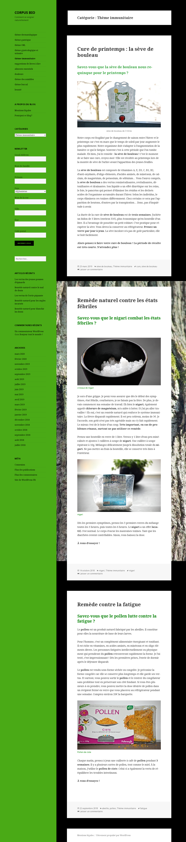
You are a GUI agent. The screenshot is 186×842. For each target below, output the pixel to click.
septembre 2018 (22, 435)
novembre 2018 (22, 424)
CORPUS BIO (25, 12)
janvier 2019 (21, 414)
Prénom (18, 177)
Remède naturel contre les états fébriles (117, 303)
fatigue (143, 808)
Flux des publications (25, 469)
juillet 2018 (20, 445)
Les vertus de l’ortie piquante (29, 295)
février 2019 (21, 409)
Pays (17, 188)
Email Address (22, 154)
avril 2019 (19, 399)
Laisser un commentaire (91, 269)
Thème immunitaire (122, 266)
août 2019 (19, 379)
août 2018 (19, 440)
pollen (113, 808)
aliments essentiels (24, 68)
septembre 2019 (22, 374)
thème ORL (20, 45)
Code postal (20, 231)
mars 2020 (20, 354)
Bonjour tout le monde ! (31, 334)
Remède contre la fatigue (109, 604)
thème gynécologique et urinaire (26, 52)
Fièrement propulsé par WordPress (113, 835)
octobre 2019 (21, 369)
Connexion (20, 464)
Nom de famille (22, 166)
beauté (18, 89)
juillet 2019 (20, 384)
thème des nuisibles (24, 79)
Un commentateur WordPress (29, 331)
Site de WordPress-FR (25, 479)
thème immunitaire (25, 58)
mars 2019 (20, 404)
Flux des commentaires (26, 474)
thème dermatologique (26, 34)
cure (138, 266)
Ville (17, 208)
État (17, 220)
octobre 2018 (21, 429)
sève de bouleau (104, 266)
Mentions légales (23, 110)
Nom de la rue (21, 197)
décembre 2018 (22, 419)
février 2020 (21, 359)
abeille (105, 808)
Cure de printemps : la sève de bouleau (115, 51)
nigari (102, 570)
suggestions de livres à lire (27, 63)
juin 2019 (19, 389)
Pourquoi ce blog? (23, 115)
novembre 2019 (22, 364)
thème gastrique (23, 39)
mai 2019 (19, 394)
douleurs (19, 74)
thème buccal (21, 84)
